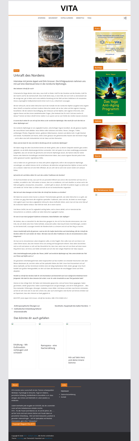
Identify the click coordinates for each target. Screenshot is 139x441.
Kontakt (63, 397)
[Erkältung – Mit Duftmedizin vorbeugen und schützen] (23, 324)
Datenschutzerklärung (68, 394)
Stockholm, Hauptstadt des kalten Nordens (71, 306)
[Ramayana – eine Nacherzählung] (51, 324)
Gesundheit (53, 18)
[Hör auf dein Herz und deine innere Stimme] (78, 324)
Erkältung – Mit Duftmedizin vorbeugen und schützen (21, 348)
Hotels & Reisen (67, 18)
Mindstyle (80, 18)
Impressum (65, 391)
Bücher (16, 70)
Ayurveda (41, 18)
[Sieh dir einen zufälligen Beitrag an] (125, 18)
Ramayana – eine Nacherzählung (49, 346)
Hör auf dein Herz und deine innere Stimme (76, 360)
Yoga (89, 18)
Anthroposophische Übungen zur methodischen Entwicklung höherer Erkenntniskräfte (28, 309)
